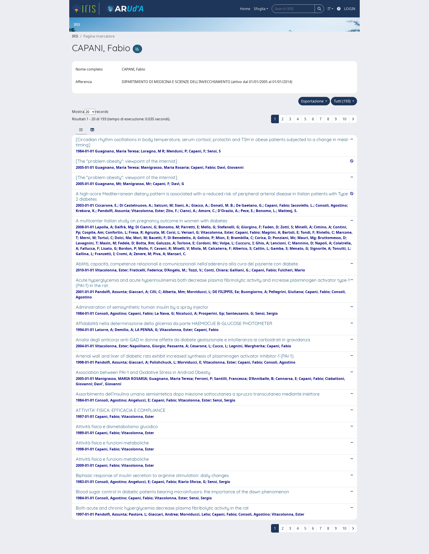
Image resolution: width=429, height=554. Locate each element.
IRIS (75, 36)
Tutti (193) (342, 101)
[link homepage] (85, 9)
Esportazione (312, 101)
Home (245, 8)
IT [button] (329, 8)
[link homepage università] (125, 9)
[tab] (81, 129)
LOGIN (349, 8)
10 (344, 119)
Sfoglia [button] (259, 8)
